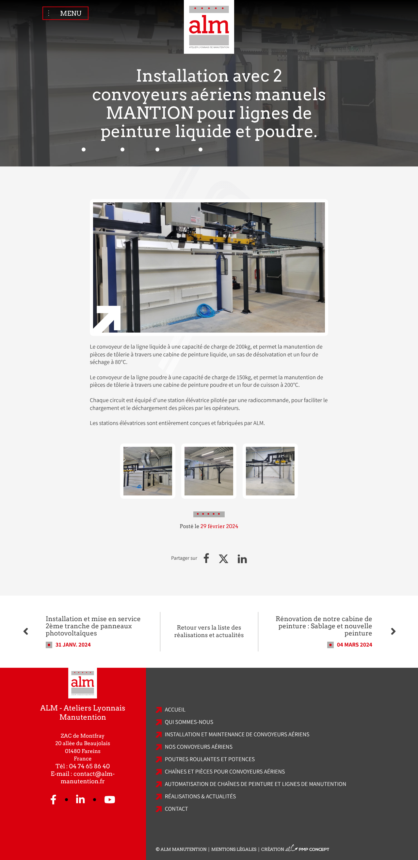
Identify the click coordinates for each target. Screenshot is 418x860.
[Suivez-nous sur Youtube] (109, 800)
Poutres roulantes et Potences (210, 759)
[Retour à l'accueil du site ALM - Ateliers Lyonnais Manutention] (209, 28)
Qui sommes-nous (189, 722)
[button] (206, 558)
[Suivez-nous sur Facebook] (53, 800)
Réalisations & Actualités (200, 796)
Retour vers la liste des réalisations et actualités (209, 631)
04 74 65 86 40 (89, 766)
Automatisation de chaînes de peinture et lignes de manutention (255, 784)
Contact (176, 809)
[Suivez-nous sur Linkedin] (80, 800)
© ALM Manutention (181, 849)
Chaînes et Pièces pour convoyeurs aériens (225, 771)
